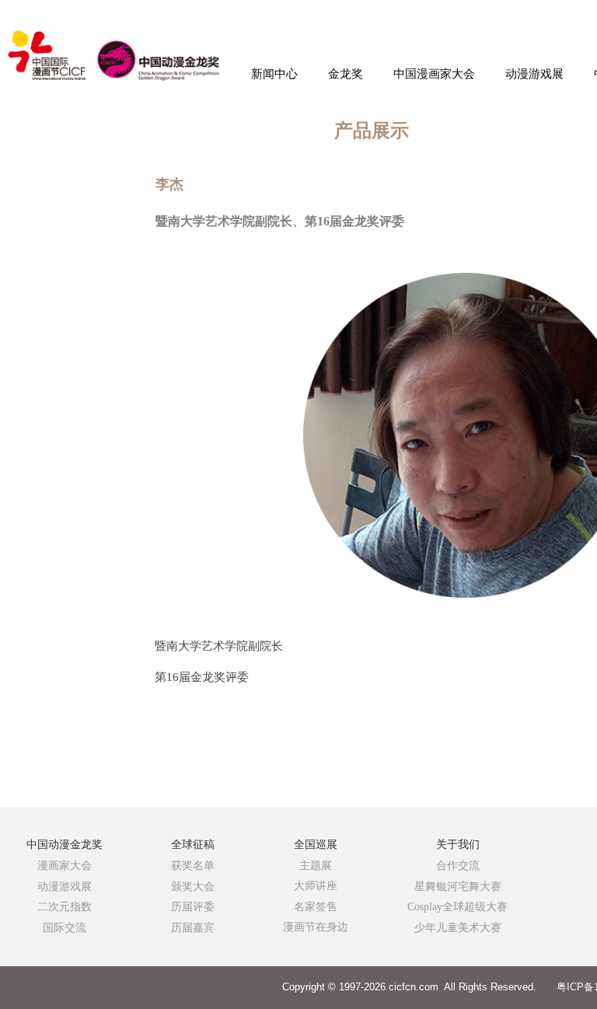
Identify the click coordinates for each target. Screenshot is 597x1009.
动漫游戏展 (534, 74)
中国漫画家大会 (434, 74)
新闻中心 (274, 74)
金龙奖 (345, 74)
